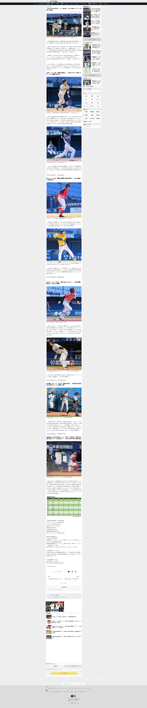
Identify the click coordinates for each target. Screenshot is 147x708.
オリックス (86, 106)
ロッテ (98, 106)
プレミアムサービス (70, 698)
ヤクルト (98, 99)
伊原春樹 (98, 118)
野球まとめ (95, 3)
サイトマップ (71, 699)
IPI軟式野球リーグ (50, 589)
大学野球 (75, 691)
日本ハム (92, 106)
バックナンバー (84, 3)
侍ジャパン (77, 3)
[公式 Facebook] (75, 696)
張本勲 (86, 111)
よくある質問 (77, 698)
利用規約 (76, 699)
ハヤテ (84, 688)
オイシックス (88, 688)
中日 (92, 99)
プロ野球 (61, 3)
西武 (92, 102)
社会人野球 (55, 589)
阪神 (92, 96)
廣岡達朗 (92, 111)
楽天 (98, 102)
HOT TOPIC (60, 589)
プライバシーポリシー (75, 700)
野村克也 (86, 115)
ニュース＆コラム (41, 3)
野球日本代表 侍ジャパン (59, 691)
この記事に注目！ (59, 571)
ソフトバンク (86, 103)
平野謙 (92, 115)
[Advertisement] (64, 651)
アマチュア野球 (66, 691)
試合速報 (48, 3)
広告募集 (69, 700)
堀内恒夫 (98, 115)
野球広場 (90, 3)
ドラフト (72, 3)
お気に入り (101, 3)
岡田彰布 (98, 111)
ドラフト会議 (51, 691)
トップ (35, 3)
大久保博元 (92, 118)
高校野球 (71, 691)
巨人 (86, 99)
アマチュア (67, 3)
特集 (57, 3)
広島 (86, 96)
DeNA (98, 96)
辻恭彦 (86, 118)
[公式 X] (72, 696)
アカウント (106, 3)
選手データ (53, 3)
